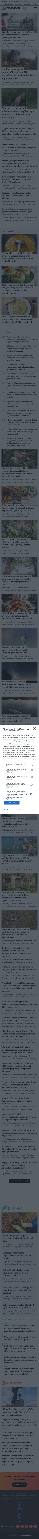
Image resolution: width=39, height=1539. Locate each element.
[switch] (31, 770)
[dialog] (19, 769)
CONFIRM (12, 803)
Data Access (19, 810)
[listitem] (19, 765)
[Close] (35, 729)
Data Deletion (8, 810)
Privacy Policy (30, 810)
